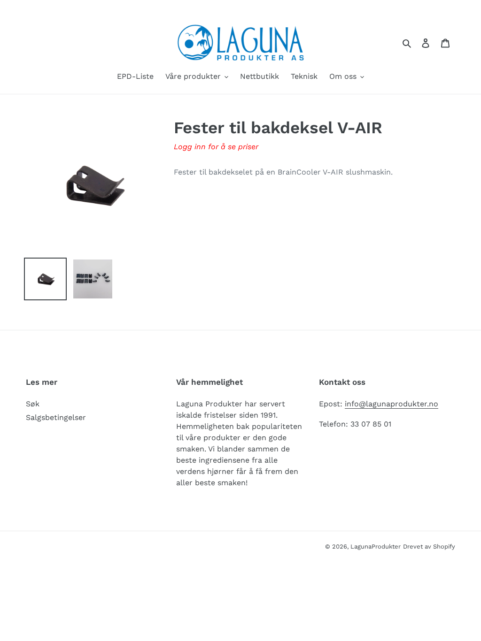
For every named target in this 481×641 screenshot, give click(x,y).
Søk (32, 403)
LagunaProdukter (375, 546)
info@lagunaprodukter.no (391, 403)
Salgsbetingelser (56, 417)
